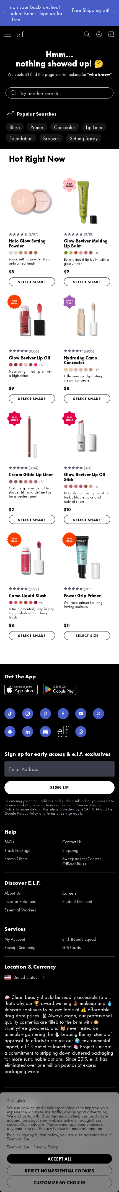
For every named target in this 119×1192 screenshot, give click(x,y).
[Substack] (45, 731)
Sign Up (59, 787)
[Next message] (114, 13)
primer (36, 126)
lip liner (94, 126)
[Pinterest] (45, 713)
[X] (98, 713)
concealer (64, 126)
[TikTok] (9, 713)
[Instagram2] (80, 731)
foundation (21, 138)
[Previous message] (5, 13)
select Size (87, 635)
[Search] (87, 34)
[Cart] (111, 34)
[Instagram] (27, 713)
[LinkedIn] (27, 731)
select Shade (32, 281)
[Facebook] (63, 713)
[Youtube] (80, 713)
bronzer (51, 138)
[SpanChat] (9, 731)
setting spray (84, 138)
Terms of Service (59, 813)
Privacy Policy (27, 813)
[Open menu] (7, 34)
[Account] (99, 34)
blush (14, 126)
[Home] (20, 34)
